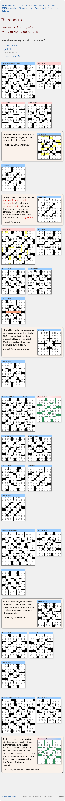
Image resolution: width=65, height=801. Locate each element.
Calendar (24, 5)
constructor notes (11, 206)
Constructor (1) (12, 45)
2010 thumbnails (9, 8)
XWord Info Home (9, 5)
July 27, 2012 (28, 217)
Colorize (5, 11)
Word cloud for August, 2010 (46, 8)
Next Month (52, 5)
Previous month (37, 5)
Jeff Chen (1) (11, 49)
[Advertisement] (33, 788)
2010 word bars (25, 8)
